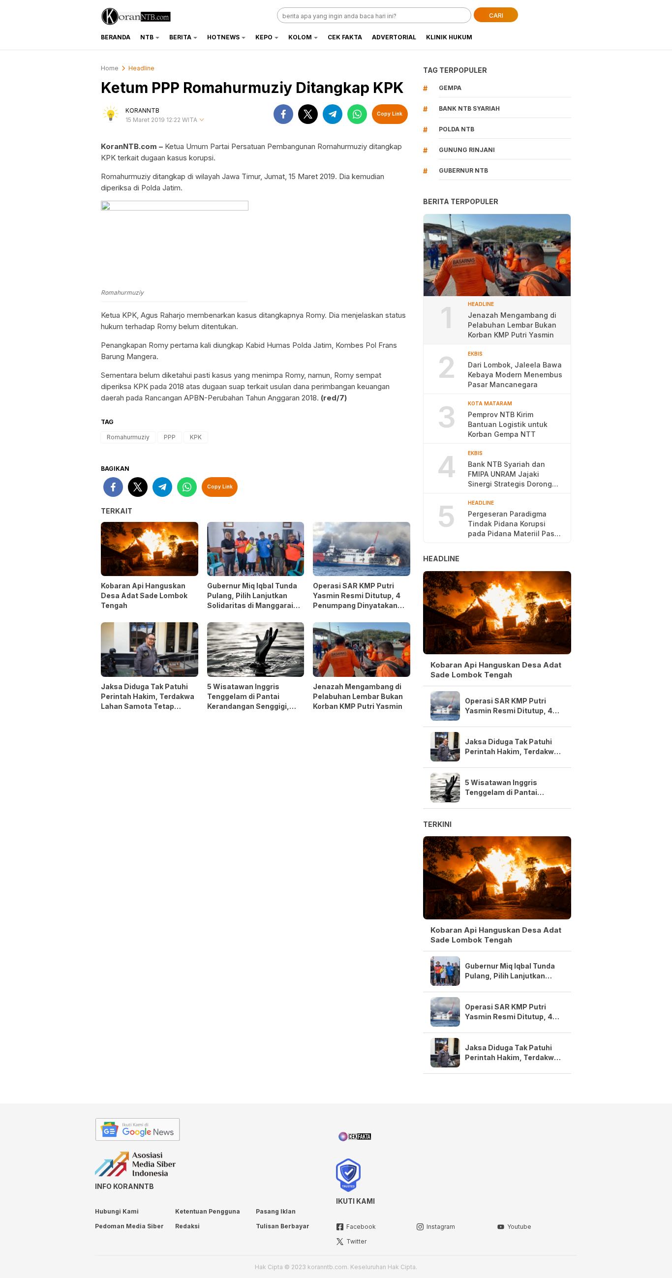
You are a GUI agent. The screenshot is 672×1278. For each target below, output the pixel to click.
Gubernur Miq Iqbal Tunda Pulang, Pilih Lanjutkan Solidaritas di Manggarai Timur (252, 600)
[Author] (111, 114)
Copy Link (389, 114)
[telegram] (332, 114)
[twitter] (308, 114)
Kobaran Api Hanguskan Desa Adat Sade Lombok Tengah (144, 595)
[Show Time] (202, 120)
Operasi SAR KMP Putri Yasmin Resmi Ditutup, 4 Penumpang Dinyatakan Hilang (356, 600)
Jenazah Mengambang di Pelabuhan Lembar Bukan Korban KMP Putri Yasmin (358, 696)
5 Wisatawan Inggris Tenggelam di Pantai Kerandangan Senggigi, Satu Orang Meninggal (248, 701)
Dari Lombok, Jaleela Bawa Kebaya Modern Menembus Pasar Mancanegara (515, 375)
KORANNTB (142, 110)
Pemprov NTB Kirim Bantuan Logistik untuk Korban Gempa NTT (508, 424)
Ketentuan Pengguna (207, 1211)
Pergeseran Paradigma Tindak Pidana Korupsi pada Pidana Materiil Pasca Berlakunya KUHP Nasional (515, 524)
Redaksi (187, 1226)
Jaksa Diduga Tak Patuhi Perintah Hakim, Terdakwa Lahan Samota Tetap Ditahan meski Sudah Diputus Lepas (147, 706)
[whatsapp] (357, 114)
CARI (496, 15)
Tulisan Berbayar (282, 1226)
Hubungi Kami (117, 1211)
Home (110, 68)
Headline (141, 68)
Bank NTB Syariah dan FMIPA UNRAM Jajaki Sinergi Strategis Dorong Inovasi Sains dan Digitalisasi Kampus (510, 474)
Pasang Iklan (276, 1211)
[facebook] (283, 114)
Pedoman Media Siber (129, 1226)
